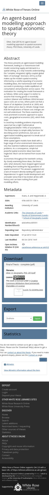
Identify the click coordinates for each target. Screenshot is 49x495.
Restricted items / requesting (16, 426)
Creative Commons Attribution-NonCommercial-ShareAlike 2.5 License (22, 283)
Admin (43, 359)
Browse (5, 417)
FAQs (4, 443)
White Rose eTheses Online (22, 9)
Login (5, 392)
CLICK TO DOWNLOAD (33, 290)
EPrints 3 (37, 474)
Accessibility (8, 458)
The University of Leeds (32, 212)
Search (5, 420)
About (5, 440)
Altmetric (10, 364)
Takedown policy (10, 452)
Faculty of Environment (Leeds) (35, 215)
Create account (9, 389)
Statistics (6, 432)
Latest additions (10, 423)
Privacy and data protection (15, 449)
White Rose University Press (16, 406)
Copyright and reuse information (18, 446)
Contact (6, 455)
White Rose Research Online (16, 403)
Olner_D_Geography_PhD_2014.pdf (20, 273)
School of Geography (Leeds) (35, 218)
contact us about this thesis (19, 352)
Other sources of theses (14, 429)
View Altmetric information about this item (22, 370)
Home (5, 414)
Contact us (33, 355)
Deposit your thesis (11, 395)
